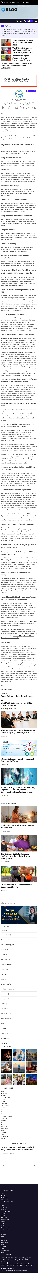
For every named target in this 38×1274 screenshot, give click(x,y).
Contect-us (4, 1198)
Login (2, 1193)
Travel (2, 1033)
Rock (2, 1023)
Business (3, 940)
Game (2, 979)
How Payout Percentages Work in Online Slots (14, 1270)
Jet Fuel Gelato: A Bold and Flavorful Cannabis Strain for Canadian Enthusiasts (16, 65)
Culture (3, 949)
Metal (2, 1004)
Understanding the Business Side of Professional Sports (21, 58)
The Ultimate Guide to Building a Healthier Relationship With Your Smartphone (22, 51)
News (2, 1008)
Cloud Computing (6, 944)
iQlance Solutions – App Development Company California (17, 760)
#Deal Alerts (10, 33)
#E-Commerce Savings (21, 33)
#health (3, 29)
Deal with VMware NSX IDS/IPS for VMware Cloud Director (19, 403)
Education (4, 959)
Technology (4, 1028)
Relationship (4, 1018)
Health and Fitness (6, 989)
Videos (3, 1043)
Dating (3, 954)
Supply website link (6, 689)
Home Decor (4, 994)
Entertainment (5, 964)
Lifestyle (3, 999)
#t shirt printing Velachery (14, 31)
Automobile (4, 935)
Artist (2, 930)
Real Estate (4, 1013)
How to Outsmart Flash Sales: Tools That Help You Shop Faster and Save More (18, 1148)
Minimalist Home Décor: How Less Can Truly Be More (22, 42)
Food (2, 974)
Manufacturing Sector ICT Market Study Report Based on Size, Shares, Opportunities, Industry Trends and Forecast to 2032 (18, 790)
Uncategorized (5, 1038)
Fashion (3, 969)
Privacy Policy (5, 1200)
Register (3, 1196)
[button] (3, 1165)
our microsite (27, 621)
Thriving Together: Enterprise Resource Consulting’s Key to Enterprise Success (18, 731)
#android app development (15, 29)
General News (5, 984)
